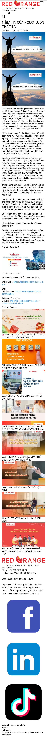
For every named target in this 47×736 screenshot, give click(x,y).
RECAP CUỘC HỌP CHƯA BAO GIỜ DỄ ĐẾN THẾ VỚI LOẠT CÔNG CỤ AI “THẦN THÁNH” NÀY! (21, 551)
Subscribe (6, 730)
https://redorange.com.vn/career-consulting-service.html (21, 302)
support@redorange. (17, 579)
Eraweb (8, 735)
